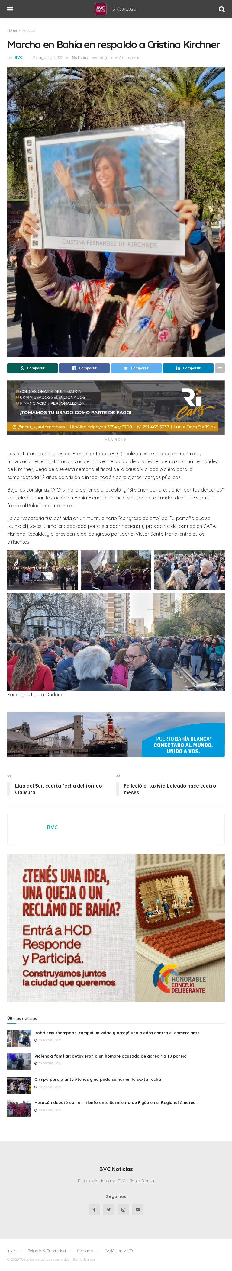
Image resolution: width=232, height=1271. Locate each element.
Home (12, 30)
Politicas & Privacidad (47, 1250)
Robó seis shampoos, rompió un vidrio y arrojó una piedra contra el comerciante (117, 1032)
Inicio (11, 1250)
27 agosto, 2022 (48, 57)
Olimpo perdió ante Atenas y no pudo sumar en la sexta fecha (97, 1079)
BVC (18, 57)
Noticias (28, 30)
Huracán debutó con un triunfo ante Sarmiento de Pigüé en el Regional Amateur (115, 1102)
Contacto (85, 1250)
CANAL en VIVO (119, 1250)
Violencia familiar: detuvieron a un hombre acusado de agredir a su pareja (110, 1056)
